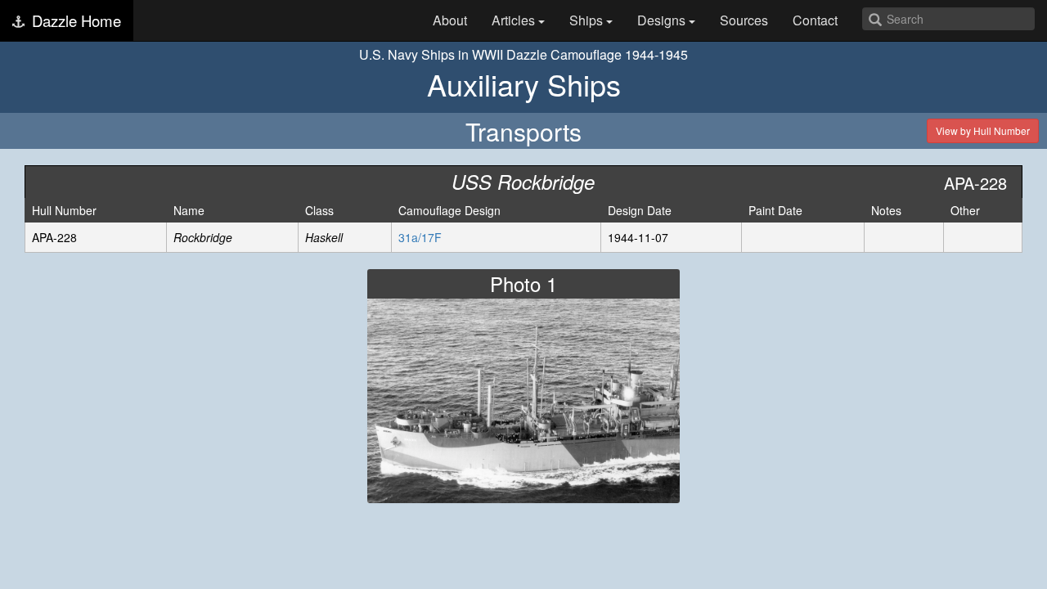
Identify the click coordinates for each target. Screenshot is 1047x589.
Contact (815, 20)
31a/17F (420, 237)
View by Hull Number (983, 130)
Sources (744, 20)
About (450, 20)
